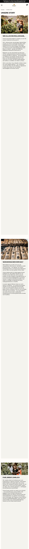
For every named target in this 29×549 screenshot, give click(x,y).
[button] (26, 5)
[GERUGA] (14, 5)
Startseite (2, 9)
